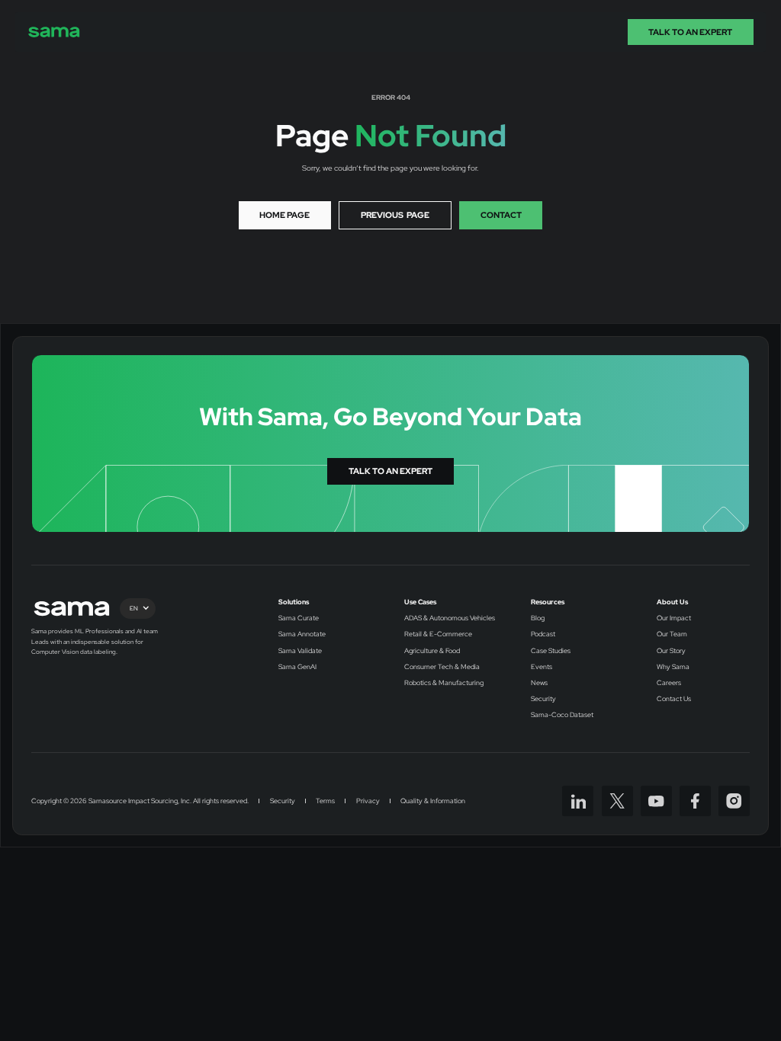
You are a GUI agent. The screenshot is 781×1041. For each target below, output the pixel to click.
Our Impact (674, 618)
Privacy (368, 801)
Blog (538, 618)
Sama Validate (300, 651)
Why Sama (673, 667)
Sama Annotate (302, 634)
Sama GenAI (297, 667)
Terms (325, 801)
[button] (138, 608)
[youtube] (656, 801)
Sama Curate (298, 618)
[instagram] (734, 801)
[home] (54, 31)
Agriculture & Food (432, 651)
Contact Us (674, 699)
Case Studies (550, 651)
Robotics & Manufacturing (444, 683)
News (539, 683)
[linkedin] (577, 801)
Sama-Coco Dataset (562, 715)
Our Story (671, 651)
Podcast (543, 634)
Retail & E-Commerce (438, 634)
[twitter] (617, 801)
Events (541, 667)
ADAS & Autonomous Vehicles (449, 618)
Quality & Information (432, 801)
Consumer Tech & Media (442, 667)
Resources (547, 602)
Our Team (672, 634)
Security (543, 699)
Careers (669, 683)
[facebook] (695, 801)
